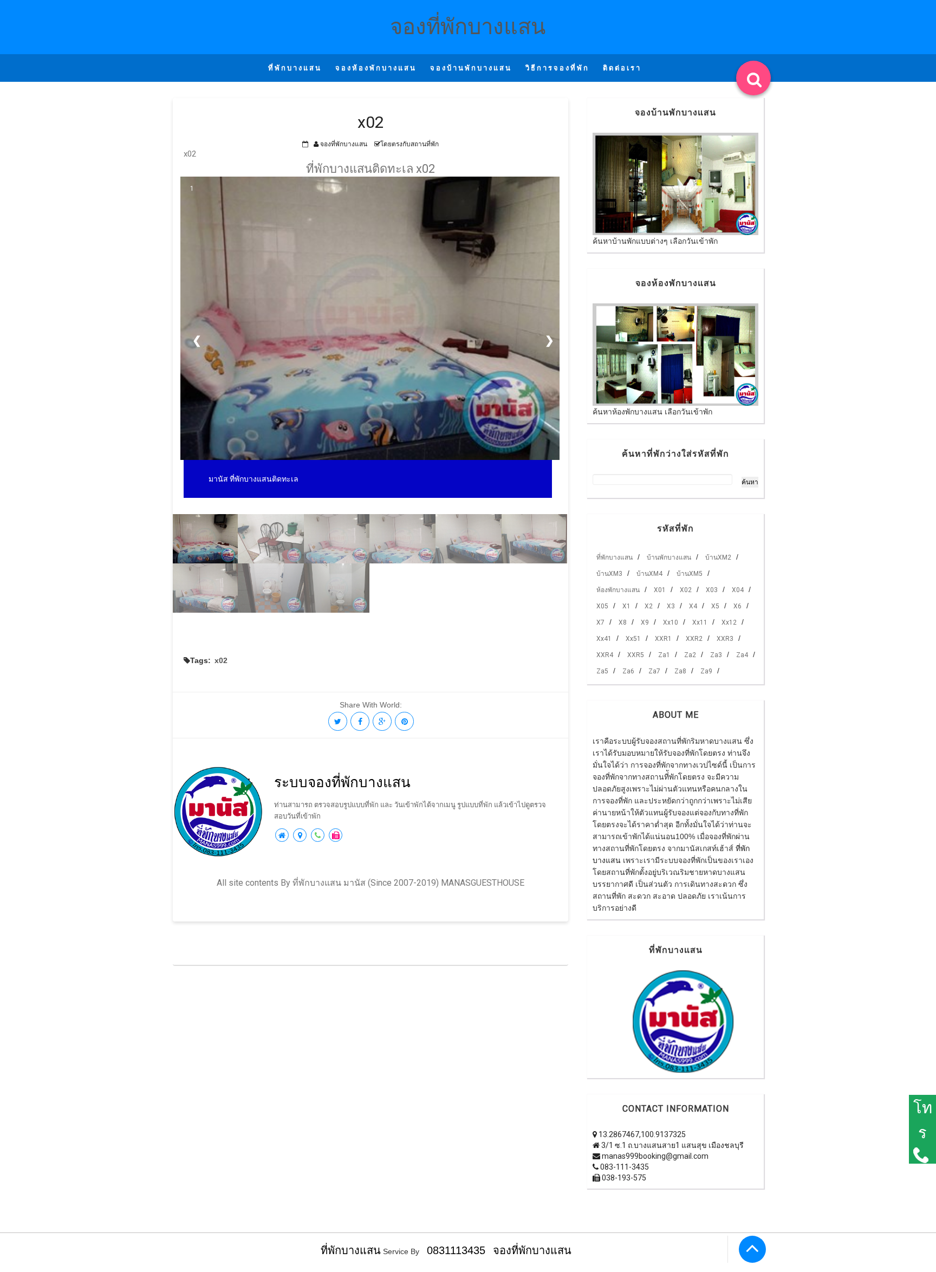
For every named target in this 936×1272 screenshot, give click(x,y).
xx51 (633, 639)
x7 (600, 622)
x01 (660, 590)
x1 (626, 606)
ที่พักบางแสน (295, 68)
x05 (602, 606)
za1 (664, 655)
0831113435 (456, 1250)
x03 (712, 590)
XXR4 (604, 655)
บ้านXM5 (690, 573)
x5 (715, 606)
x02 (220, 660)
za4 (742, 655)
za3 (716, 655)
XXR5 (635, 655)
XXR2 (694, 639)
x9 (645, 622)
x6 (737, 606)
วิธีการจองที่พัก (557, 68)
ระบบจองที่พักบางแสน (342, 782)
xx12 (729, 622)
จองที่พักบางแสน (467, 27)
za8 (680, 671)
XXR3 (725, 639)
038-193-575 (623, 1177)
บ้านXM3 (609, 573)
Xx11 (699, 622)
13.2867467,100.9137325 (641, 1134)
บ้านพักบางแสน (669, 557)
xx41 (604, 639)
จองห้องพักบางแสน (376, 68)
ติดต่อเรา (622, 68)
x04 (738, 590)
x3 (671, 606)
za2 (690, 655)
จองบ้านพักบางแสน (471, 68)
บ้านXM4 (649, 573)
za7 (654, 671)
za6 (628, 671)
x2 (649, 606)
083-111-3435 (624, 1167)
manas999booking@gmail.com (654, 1156)
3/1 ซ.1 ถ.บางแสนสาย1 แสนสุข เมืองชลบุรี (672, 1145)
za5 (602, 671)
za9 (706, 671)
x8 (623, 622)
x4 (693, 606)
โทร (922, 1120)
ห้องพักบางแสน (618, 590)
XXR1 (663, 639)
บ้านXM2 (718, 557)
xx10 (670, 622)
